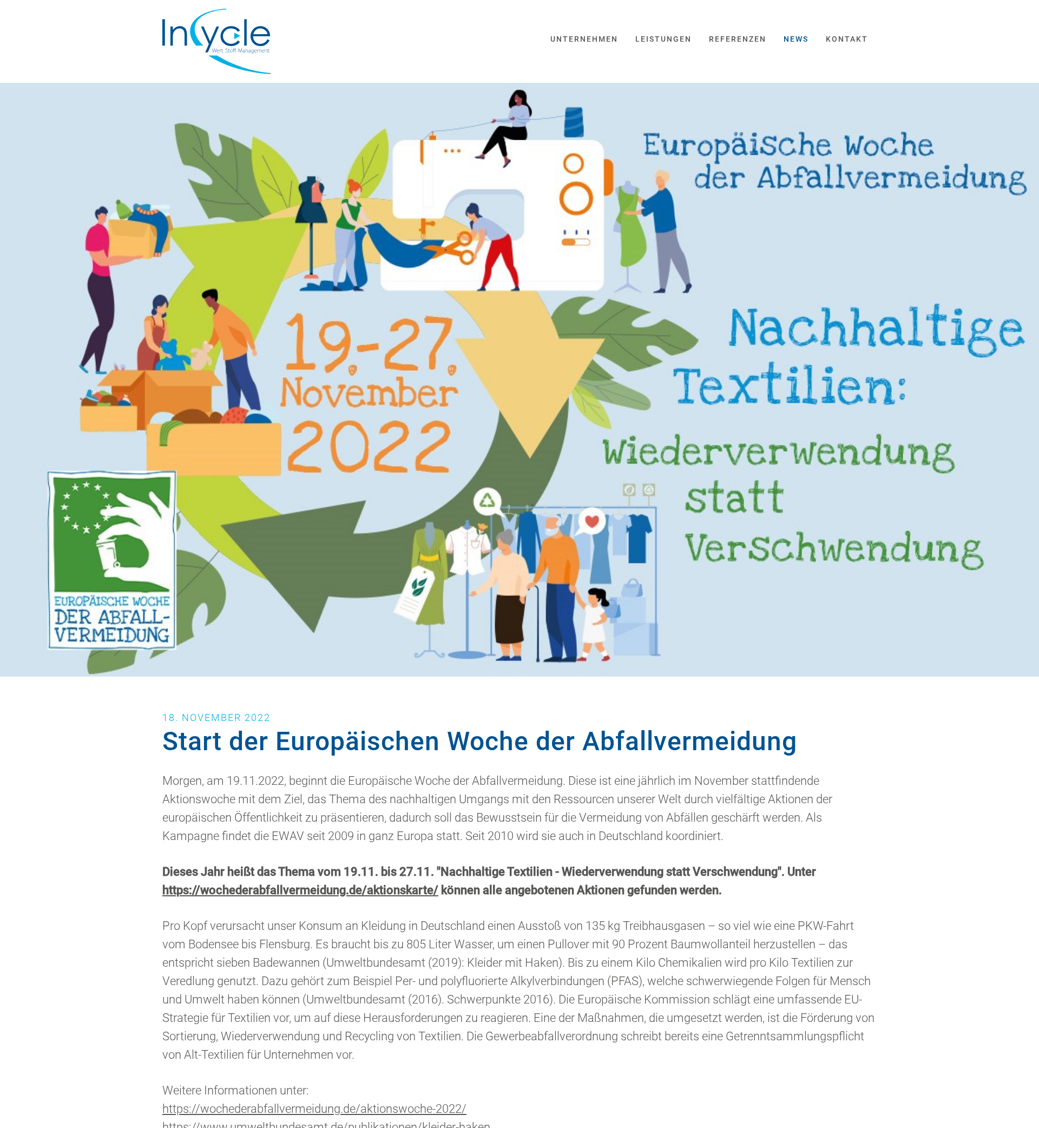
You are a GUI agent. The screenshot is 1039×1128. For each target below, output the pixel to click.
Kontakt (847, 39)
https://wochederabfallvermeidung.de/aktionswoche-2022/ (314, 1109)
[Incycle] (216, 41)
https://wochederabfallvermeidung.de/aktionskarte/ (300, 890)
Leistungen (663, 39)
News (796, 39)
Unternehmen (584, 39)
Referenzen (737, 39)
